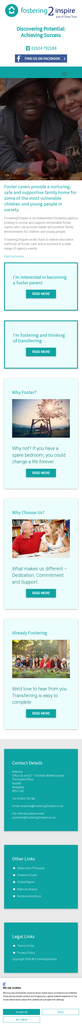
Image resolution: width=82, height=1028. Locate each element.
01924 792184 (26, 798)
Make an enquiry (27, 889)
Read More (41, 294)
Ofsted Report (25, 882)
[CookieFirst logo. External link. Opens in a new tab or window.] (4, 984)
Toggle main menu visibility (65, 73)
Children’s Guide (27, 875)
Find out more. (14, 256)
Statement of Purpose (31, 868)
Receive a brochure (29, 896)
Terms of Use (25, 945)
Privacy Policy (26, 952)
